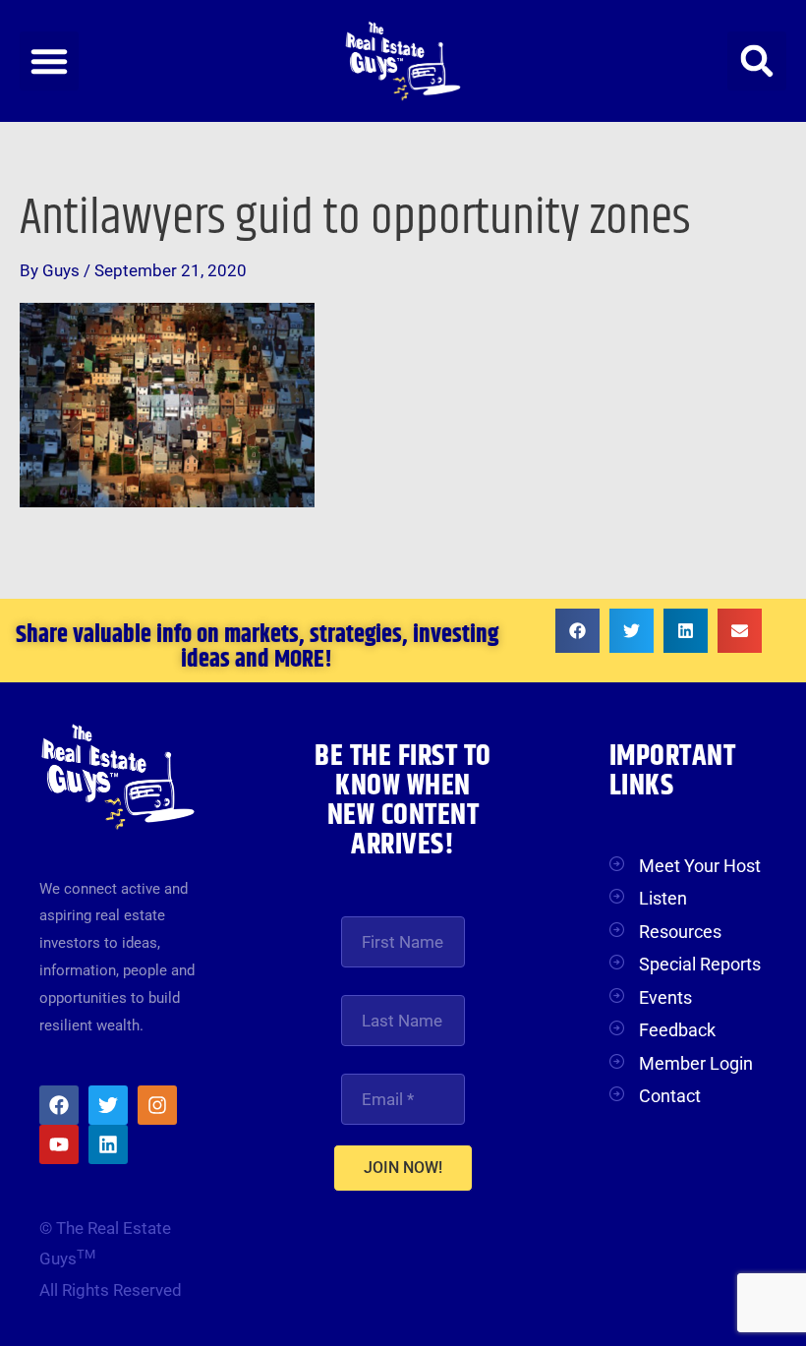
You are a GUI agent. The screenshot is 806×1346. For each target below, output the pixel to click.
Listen (663, 898)
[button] (49, 60)
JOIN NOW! (403, 1167)
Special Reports (700, 964)
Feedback (677, 1030)
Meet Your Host (700, 865)
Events (665, 997)
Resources (680, 931)
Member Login (696, 1063)
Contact (670, 1095)
